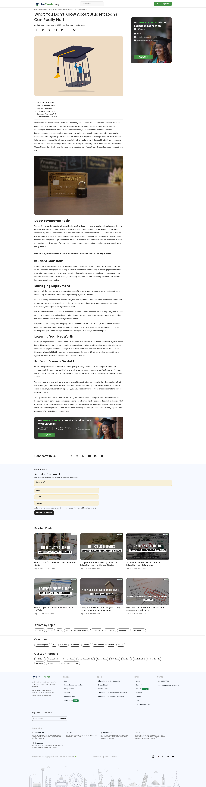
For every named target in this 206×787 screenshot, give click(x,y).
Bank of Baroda (153, 659)
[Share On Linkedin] (43, 30)
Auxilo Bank (138, 659)
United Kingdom (42, 645)
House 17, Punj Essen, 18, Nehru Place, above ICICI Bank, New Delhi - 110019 (81, 736)
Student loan (40, 266)
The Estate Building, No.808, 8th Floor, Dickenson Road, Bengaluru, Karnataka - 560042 (47, 746)
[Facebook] (158, 757)
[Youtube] (173, 757)
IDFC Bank (115, 659)
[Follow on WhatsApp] (83, 456)
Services (67, 693)
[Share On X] (49, 30)
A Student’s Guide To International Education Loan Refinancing (143, 563)
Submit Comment (44, 512)
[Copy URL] (74, 30)
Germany (75, 645)
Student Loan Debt (44, 108)
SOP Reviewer (103, 689)
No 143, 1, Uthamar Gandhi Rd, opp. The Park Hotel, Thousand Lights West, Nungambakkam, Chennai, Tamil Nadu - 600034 (150, 737)
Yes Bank (126, 659)
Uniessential (68, 700)
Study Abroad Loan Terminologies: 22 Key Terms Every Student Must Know (100, 609)
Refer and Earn (69, 696)
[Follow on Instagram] (101, 456)
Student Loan (43, 9)
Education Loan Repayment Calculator (112, 693)
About (138, 681)
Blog (35, 9)
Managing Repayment (46, 111)
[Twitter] (163, 757)
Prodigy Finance (54, 663)
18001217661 (165, 681)
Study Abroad (138, 630)
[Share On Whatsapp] (55, 30)
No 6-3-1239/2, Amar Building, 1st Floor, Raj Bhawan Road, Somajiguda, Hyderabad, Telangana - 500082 (114, 737)
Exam (59, 630)
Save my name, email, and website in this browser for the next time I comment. (66, 508)
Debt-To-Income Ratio (46, 106)
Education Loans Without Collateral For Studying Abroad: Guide (145, 609)
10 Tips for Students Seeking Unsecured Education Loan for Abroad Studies (99, 563)
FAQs (137, 700)
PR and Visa (96, 630)
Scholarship (109, 630)
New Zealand (99, 645)
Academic (39, 630)
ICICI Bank (40, 659)
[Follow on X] (77, 456)
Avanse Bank (53, 659)
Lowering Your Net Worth (47, 114)
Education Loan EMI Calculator (109, 681)
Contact (139, 685)
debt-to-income (87, 226)
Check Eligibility (162, 4)
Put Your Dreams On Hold (47, 117)
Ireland (111, 645)
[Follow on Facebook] (71, 456)
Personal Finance (81, 630)
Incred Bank (102, 659)
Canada (86, 645)
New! (75, 700)
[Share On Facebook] (36, 30)
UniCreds (40, 25)
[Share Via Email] (68, 30)
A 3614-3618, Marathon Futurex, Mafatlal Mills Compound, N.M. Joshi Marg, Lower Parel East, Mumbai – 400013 (46, 737)
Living (68, 630)
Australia (63, 645)
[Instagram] (153, 756)
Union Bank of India (85, 659)
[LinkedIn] (168, 757)
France (120, 645)
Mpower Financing (71, 663)
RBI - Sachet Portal (143, 704)
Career (50, 630)
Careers (139, 689)
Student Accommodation (73, 685)
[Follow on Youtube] (89, 456)
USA (54, 645)
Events (138, 696)
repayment (102, 229)
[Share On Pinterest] (61, 30)
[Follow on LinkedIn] (95, 456)
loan (46, 136)
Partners (139, 693)
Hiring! (145, 689)
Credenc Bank (68, 659)
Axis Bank (39, 663)
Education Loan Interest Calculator (111, 696)
